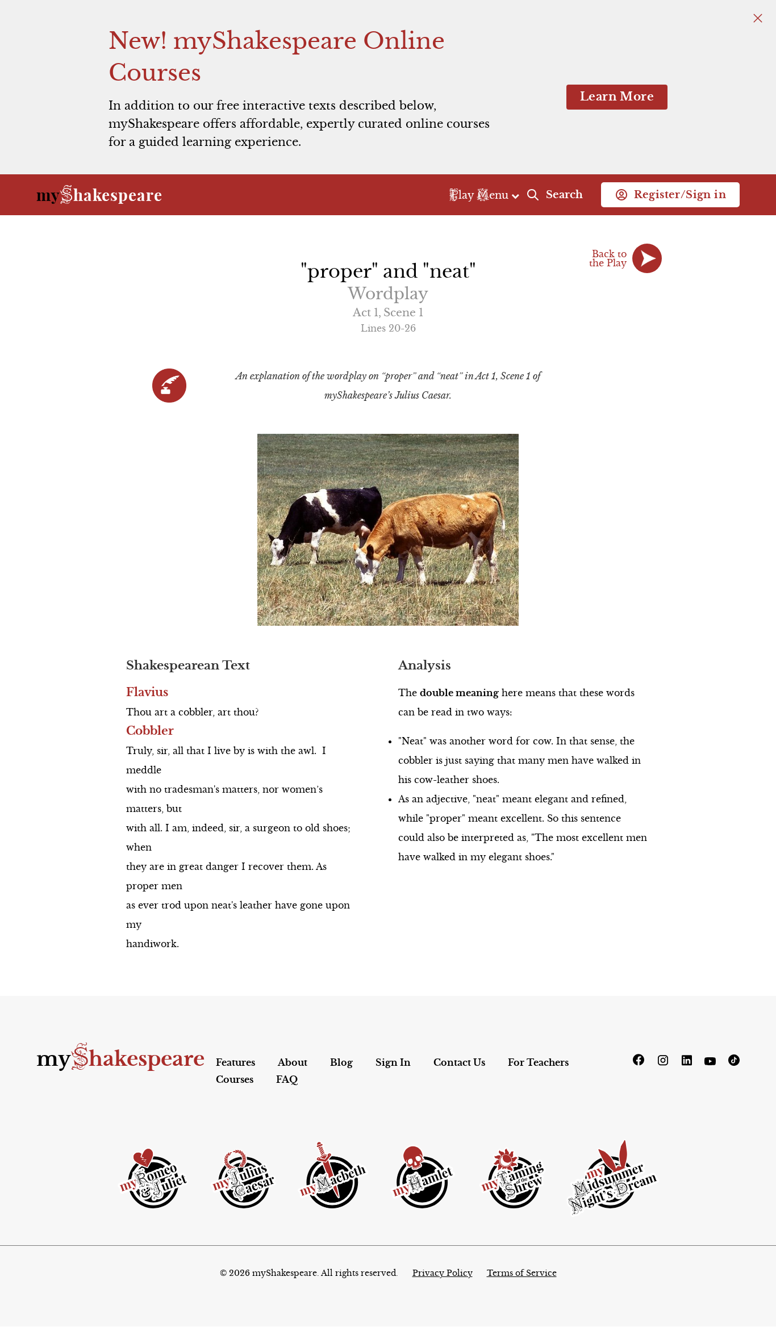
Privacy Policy (442, 1273)
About (292, 1062)
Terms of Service (522, 1273)
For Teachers (538, 1062)
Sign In (393, 1062)
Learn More (617, 97)
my (120, 1058)
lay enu (480, 195)
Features (235, 1062)
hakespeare (99, 195)
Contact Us (459, 1062)
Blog (341, 1062)
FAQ (287, 1079)
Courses (234, 1079)
